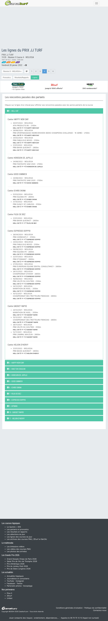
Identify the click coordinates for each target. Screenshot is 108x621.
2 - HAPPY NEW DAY (16, 363)
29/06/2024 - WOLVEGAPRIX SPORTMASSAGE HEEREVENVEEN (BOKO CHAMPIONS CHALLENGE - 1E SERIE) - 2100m (51, 132)
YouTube (10, 581)
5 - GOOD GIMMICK (16, 381)
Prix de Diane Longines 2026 (18, 569)
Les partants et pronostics (18, 529)
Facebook (11, 583)
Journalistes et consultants (18, 578)
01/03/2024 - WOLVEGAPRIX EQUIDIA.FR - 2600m (25, 196)
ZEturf (9, 596)
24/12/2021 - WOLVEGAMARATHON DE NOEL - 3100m (26, 288)
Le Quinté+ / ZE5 (14, 527)
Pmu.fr (9, 593)
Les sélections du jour (16, 534)
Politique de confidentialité (95, 608)
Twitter (20, 583)
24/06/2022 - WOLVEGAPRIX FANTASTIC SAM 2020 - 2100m (28, 163)
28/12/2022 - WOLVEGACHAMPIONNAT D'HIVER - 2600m (27, 273)
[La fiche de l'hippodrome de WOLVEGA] (26, 71)
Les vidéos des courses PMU (19, 549)
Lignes (35, 77)
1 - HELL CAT (13, 111)
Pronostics (7, 77)
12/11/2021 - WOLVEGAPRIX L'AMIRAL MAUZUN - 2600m (26, 334)
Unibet (9, 598)
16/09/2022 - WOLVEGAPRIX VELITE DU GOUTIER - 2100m (27, 281)
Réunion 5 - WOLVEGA (11, 71)
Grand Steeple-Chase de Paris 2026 (21, 559)
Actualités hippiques (15, 576)
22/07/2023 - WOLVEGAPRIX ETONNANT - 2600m (26, 259)
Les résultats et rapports (17, 532)
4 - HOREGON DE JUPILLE (18, 375)
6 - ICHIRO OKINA (15, 387)
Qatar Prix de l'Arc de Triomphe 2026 (22, 561)
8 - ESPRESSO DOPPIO (17, 400)
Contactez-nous (99, 610)
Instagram (20, 581)
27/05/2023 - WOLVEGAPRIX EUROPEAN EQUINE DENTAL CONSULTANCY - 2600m (37, 266)
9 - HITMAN (13, 406)
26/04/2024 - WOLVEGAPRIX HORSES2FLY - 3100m (26, 236)
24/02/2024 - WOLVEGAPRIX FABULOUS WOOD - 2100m (26, 140)
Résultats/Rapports (22, 77)
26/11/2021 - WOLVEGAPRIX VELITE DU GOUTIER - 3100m (27, 327)
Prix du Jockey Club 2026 (17, 566)
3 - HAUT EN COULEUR (17, 369)
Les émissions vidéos (15, 546)
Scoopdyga (27, 586)
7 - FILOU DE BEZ (15, 394)
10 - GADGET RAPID (16, 412)
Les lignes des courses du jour (19, 537)
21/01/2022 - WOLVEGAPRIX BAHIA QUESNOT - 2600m (26, 147)
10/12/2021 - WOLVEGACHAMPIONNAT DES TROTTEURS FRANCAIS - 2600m (35, 296)
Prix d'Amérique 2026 (15, 564)
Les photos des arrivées (17, 551)
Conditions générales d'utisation (69, 608)
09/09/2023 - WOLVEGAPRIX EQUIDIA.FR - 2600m (26, 251)
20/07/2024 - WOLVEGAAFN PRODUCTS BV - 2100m (26, 125)
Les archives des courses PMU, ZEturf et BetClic (27, 539)
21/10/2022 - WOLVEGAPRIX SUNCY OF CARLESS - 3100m (27, 204)
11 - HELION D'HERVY (16, 418)
